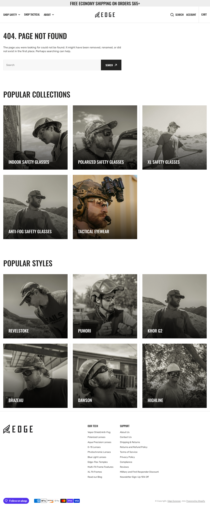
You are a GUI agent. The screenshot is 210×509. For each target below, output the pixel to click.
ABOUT (47, 15)
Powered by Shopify (195, 501)
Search (179, 15)
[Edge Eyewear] (105, 15)
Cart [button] (204, 14)
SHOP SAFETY (10, 15)
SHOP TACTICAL (32, 14)
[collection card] (35, 137)
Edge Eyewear (174, 501)
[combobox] (51, 65)
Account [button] (191, 15)
